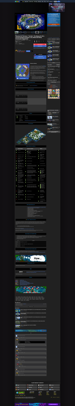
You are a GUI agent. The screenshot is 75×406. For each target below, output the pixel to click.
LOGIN (55, 1)
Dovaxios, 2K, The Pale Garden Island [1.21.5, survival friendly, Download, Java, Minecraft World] (56, 42)
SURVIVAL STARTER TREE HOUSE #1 (55, 120)
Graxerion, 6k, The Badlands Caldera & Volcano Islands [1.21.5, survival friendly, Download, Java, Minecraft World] (56, 54)
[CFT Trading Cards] (54, 98)
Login (55, 25)
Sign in (45, 330)
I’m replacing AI (50, 74)
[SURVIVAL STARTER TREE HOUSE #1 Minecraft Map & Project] (49, 121)
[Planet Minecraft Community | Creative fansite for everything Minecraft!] (20, 392)
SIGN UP (59, 1)
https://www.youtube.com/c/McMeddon (24, 282)
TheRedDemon (35, 85)
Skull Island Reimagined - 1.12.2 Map (56, 127)
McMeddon (19, 50)
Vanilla (16, 300)
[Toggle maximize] (46, 14)
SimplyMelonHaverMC (55, 114)
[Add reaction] (19, 337)
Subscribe (28, 51)
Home (16, 0)
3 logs (29, 40)
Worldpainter (27, 300)
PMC (48, 72)
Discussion (50, 72)
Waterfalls (22, 300)
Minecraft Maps (19, 0)
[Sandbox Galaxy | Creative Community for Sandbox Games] (37, 404)
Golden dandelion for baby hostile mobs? (53, 77)
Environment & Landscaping (56, 37)
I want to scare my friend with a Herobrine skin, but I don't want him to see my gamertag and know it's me (54, 66)
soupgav (16, 334)
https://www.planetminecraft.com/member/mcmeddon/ (26, 283)
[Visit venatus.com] (63, 11)
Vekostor (19, 300)
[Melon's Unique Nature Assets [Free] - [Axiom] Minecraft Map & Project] (49, 113)
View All (54, 62)
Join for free (54, 24)
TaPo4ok (17, 345)
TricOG (54, 129)
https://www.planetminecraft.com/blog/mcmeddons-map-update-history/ (37, 207)
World (24, 300)
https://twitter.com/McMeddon (23, 281)
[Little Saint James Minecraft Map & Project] (49, 125)
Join (42, 330)
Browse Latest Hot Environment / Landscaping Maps (54, 131)
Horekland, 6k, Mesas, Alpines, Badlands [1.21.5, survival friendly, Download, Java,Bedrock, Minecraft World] (56, 58)
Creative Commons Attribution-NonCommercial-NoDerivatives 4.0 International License (35, 272)
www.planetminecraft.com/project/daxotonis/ (30, 120)
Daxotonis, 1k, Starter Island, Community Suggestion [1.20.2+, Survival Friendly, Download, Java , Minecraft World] (33, 309)
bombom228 (54, 125)
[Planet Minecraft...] (20, 1)
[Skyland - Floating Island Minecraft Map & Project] (49, 117)
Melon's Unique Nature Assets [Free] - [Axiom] (55, 112)
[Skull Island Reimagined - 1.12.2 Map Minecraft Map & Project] (49, 128)
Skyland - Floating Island (55, 116)
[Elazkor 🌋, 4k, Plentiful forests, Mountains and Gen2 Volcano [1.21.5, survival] (49, 48)
